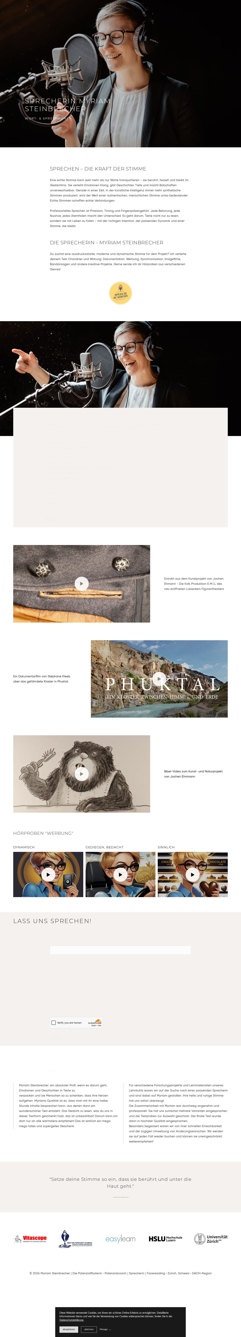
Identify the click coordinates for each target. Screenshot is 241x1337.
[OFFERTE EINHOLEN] (50, 519)
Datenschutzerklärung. (71, 1320)
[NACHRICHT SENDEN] (55, 1037)
